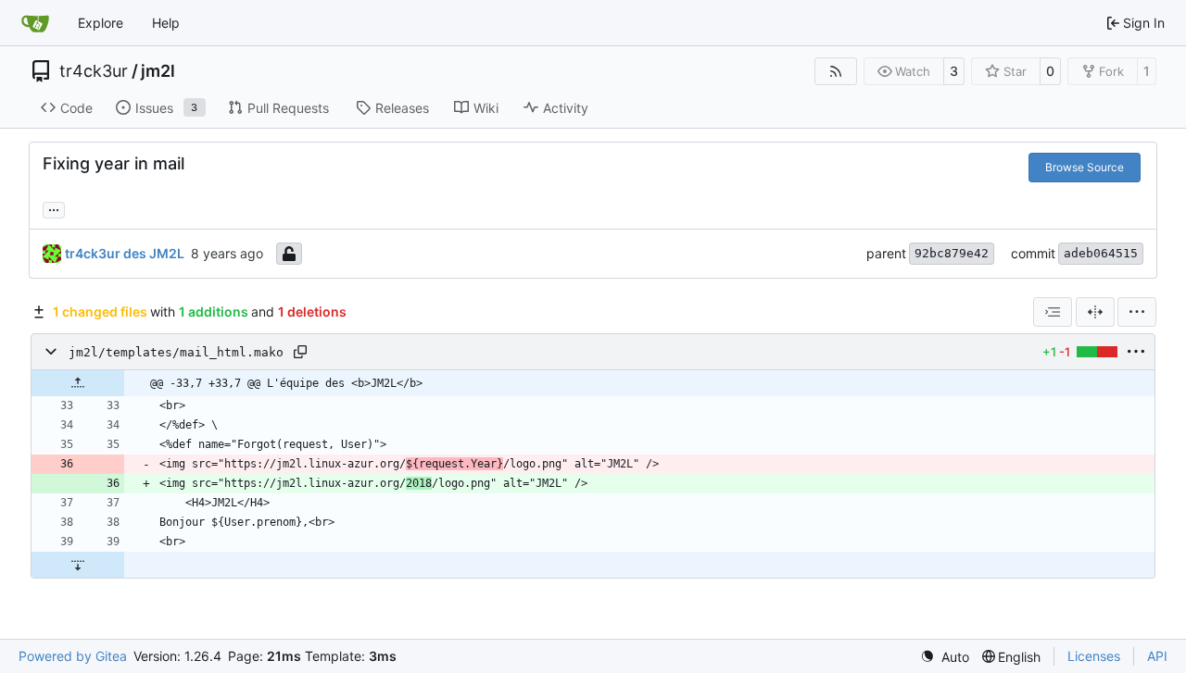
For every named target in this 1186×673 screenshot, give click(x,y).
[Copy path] (300, 352)
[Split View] (1095, 312)
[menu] (1136, 312)
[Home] (35, 23)
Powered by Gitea (73, 656)
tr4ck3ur (93, 71)
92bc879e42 (952, 253)
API (1157, 656)
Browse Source (1084, 167)
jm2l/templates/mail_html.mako (176, 352)
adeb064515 (1101, 253)
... (53, 208)
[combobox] (1052, 312)
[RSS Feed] (835, 71)
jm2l (158, 71)
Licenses (1093, 656)
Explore (100, 23)
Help (166, 23)
